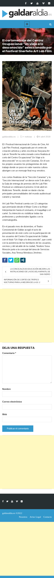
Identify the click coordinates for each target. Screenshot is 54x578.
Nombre (6, 389)
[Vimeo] (43, 3)
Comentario (9, 353)
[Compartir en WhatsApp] (17, 260)
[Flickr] (49, 3)
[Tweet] (11, 260)
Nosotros (23, 517)
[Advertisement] (27, 315)
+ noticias (27, 136)
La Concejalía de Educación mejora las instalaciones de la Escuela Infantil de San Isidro (30, 271)
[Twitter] (31, 3)
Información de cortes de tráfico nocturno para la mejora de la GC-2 (22, 281)
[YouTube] (37, 3)
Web (4, 414)
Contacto (47, 517)
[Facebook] (25, 3)
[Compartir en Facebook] (5, 260)
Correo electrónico (12, 401)
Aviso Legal (35, 517)
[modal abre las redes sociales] (23, 260)
